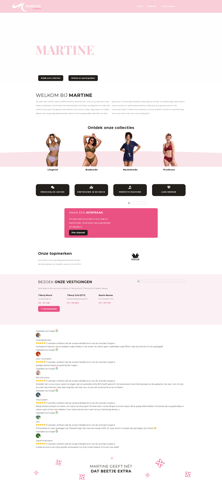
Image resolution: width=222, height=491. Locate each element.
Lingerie (53, 169)
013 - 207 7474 (105, 303)
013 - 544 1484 (44, 303)
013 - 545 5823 (73, 303)
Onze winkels (168, 6)
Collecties (152, 6)
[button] (89, 257)
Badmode (92, 169)
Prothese (169, 169)
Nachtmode (130, 169)
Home (140, 6)
